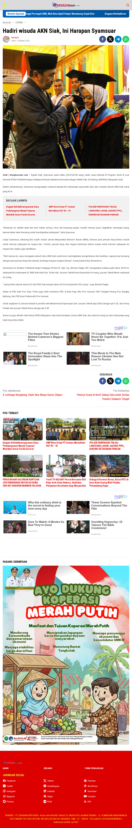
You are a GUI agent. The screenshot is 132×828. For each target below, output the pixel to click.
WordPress (92, 786)
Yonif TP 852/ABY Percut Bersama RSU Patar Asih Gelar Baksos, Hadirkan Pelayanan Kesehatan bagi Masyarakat (66, 482)
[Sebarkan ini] (102, 39)
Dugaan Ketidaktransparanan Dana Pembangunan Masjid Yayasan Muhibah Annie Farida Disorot (22, 210)
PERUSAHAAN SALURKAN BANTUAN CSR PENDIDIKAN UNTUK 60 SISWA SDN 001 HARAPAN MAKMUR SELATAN (22, 482)
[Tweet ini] (110, 39)
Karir (5, 768)
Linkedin (51, 791)
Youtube (91, 796)
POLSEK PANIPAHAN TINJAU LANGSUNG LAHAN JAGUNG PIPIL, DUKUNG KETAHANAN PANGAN (106, 210)
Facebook (11, 781)
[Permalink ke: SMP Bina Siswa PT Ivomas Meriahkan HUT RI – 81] (66, 429)
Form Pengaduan (94, 768)
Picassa (10, 801)
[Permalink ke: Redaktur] (6, 39)
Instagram (11, 791)
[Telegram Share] (118, 39)
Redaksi (48, 768)
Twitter (50, 781)
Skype (50, 796)
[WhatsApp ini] (125, 39)
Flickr (49, 801)
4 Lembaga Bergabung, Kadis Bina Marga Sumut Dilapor (32, 392)
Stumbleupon (53, 786)
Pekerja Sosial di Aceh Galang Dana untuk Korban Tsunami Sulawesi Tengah (103, 395)
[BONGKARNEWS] (66, 4)
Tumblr (10, 786)
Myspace (11, 796)
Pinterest (92, 781)
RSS (89, 801)
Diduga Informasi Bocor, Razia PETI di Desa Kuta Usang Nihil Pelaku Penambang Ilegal (109, 482)
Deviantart (92, 791)
